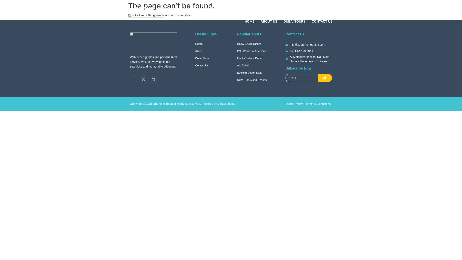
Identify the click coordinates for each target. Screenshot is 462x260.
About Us (269, 21)
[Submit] (325, 78)
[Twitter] (133, 79)
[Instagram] (153, 79)
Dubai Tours (295, 21)
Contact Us (322, 21)
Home (249, 21)
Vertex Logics (226, 103)
